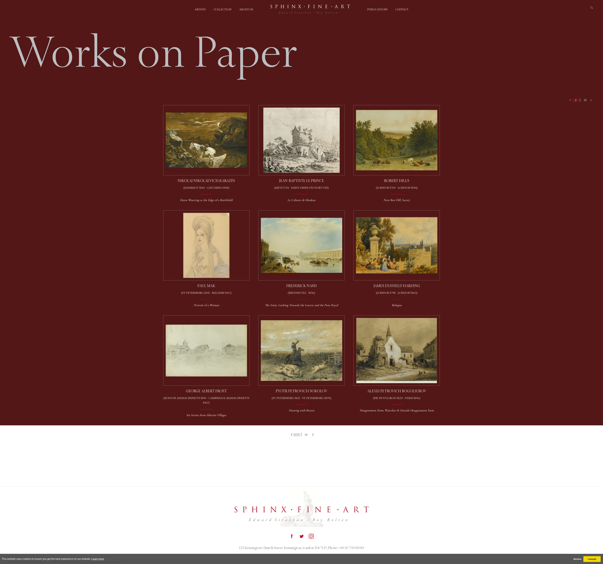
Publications (377, 9)
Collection (222, 9)
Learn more (97, 559)
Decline (577, 559)
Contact (401, 9)
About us (246, 9)
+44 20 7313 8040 (351, 548)
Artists (200, 9)
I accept (592, 559)
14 (585, 100)
